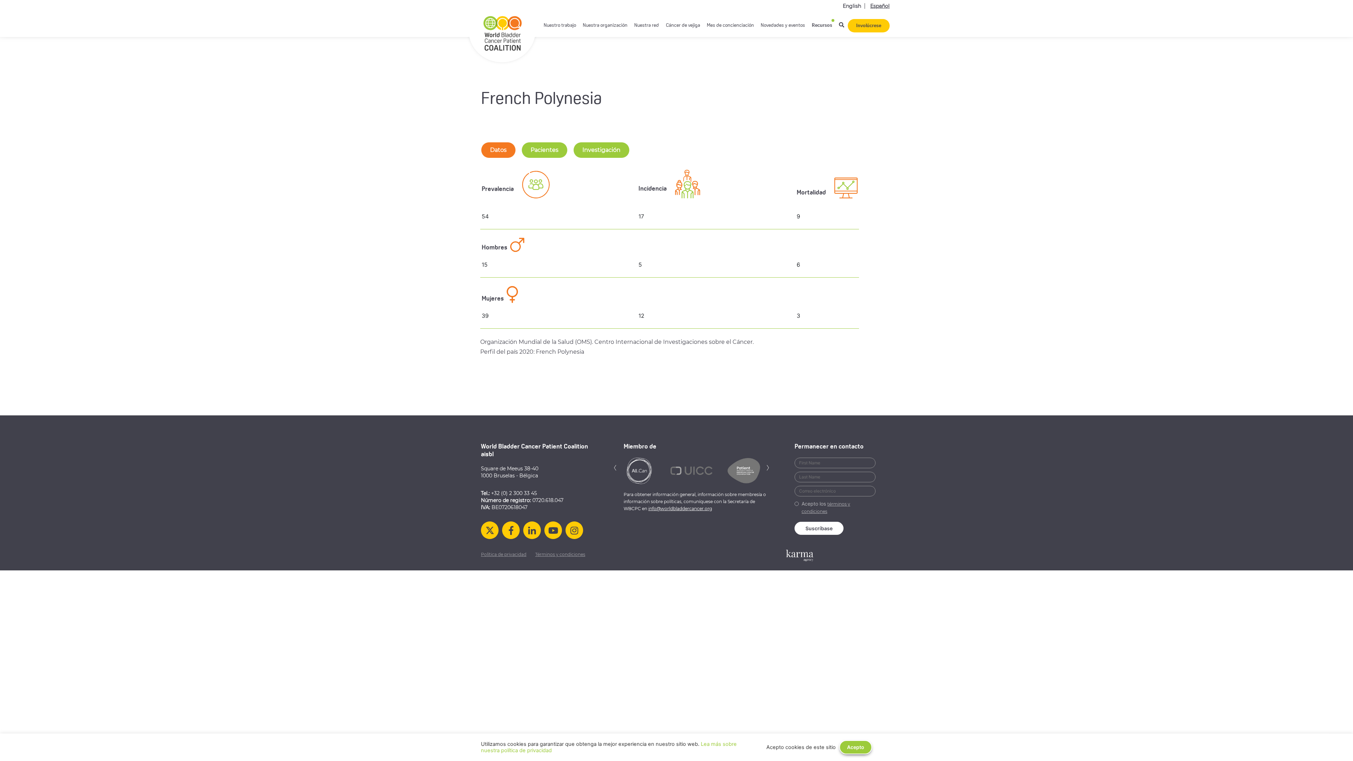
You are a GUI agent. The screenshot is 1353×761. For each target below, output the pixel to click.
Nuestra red (646, 25)
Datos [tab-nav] (498, 150)
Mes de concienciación (730, 25)
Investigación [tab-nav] (601, 150)
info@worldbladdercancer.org (680, 508)
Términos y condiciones (560, 554)
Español (880, 6)
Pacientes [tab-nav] (544, 150)
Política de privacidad (503, 554)
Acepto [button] (855, 747)
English (852, 6)
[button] (615, 467)
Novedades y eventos (783, 25)
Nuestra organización (605, 25)
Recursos (822, 25)
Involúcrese (868, 26)
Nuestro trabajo (560, 25)
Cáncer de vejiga (683, 25)
